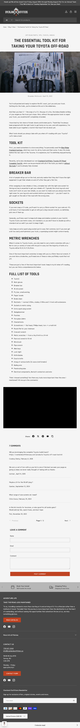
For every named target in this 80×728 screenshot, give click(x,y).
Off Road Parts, (32, 35)
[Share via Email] (47, 436)
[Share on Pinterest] (43, 436)
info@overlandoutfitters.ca (13, 651)
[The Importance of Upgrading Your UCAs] (77, 725)
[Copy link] (52, 436)
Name (12, 536)
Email (12, 546)
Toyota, (46, 35)
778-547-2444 (8, 648)
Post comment (40, 574)
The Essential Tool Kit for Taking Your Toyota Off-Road (32, 27)
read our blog (12, 620)
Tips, (41, 35)
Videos (52, 35)
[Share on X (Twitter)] (38, 436)
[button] (71, 11)
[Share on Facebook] (33, 436)
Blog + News (11, 27)
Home (4, 27)
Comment (13, 556)
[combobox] (40, 20)
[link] (19, 520)
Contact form (12, 673)
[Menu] (75, 11)
